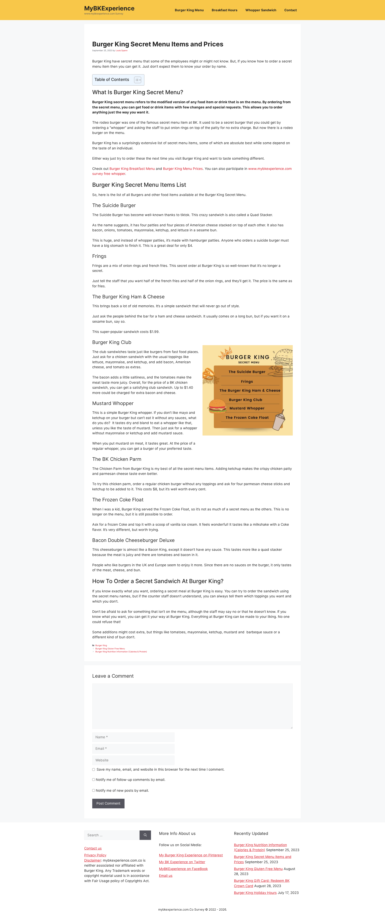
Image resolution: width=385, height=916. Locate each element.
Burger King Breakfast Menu (132, 169)
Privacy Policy (95, 855)
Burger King (101, 645)
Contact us (93, 848)
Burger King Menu (189, 10)
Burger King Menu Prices (183, 169)
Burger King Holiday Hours (255, 893)
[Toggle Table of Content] (135, 80)
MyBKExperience (109, 8)
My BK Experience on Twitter (182, 862)
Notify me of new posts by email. (122, 790)
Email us (165, 876)
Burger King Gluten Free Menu (110, 648)
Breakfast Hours (224, 10)
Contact (290, 10)
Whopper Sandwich (260, 10)
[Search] (145, 835)
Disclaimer (92, 860)
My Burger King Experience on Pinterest (191, 855)
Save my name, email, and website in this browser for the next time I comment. (161, 769)
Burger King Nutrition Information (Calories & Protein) (121, 651)
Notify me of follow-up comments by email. (130, 780)
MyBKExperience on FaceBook (183, 869)
